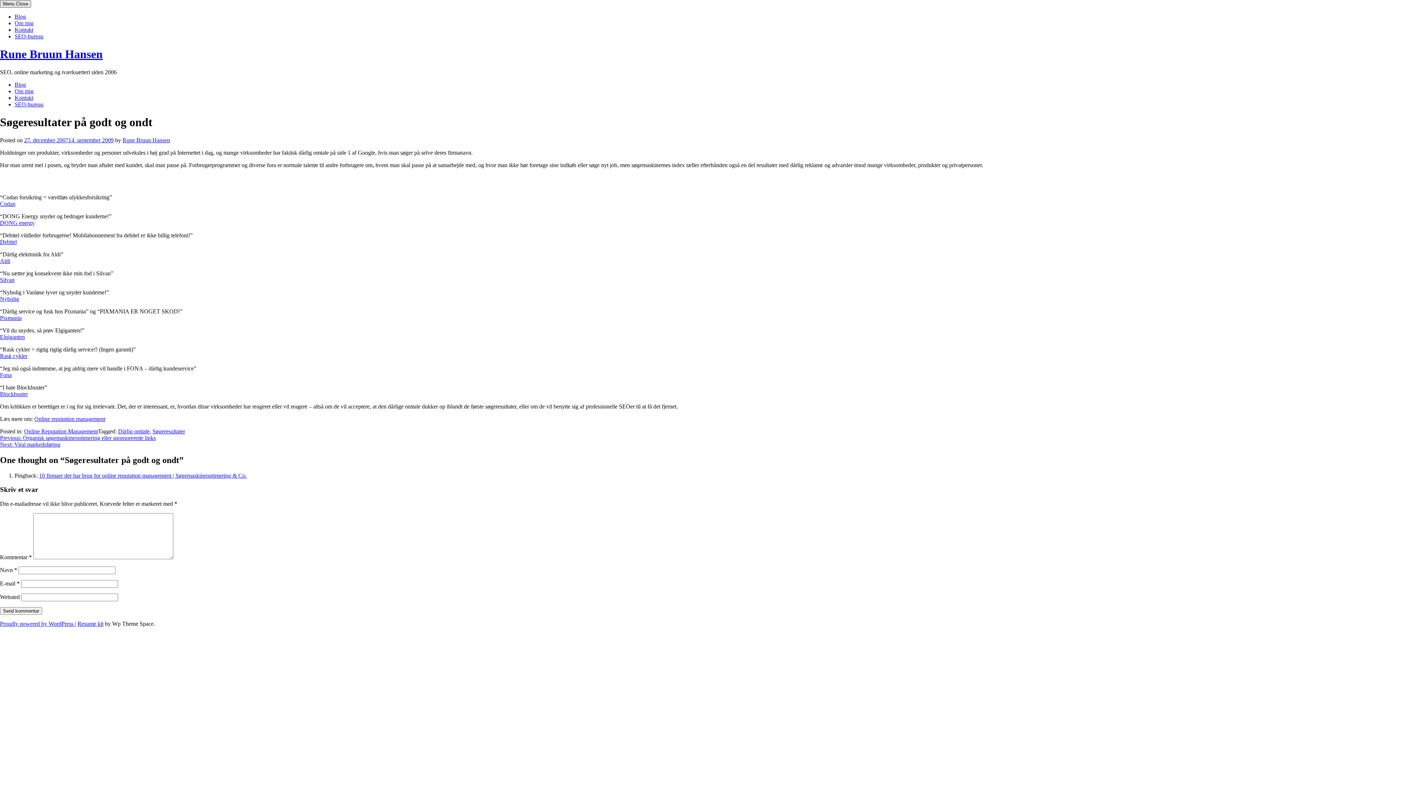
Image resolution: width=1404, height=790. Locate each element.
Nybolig (9, 299)
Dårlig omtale (134, 431)
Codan (7, 204)
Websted (10, 597)
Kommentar (16, 557)
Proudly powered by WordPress (37, 624)
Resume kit (90, 624)
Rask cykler (13, 356)
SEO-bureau (29, 36)
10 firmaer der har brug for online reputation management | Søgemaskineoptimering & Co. (143, 476)
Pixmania (11, 318)
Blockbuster (14, 394)
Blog (20, 17)
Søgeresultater (168, 431)
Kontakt (24, 30)
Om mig (24, 23)
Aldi (5, 261)
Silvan (7, 280)
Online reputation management (69, 419)
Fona (6, 375)
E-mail (10, 583)
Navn (8, 570)
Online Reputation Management (61, 431)
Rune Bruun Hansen (51, 54)
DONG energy (17, 223)
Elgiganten (12, 337)
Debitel (8, 242)
